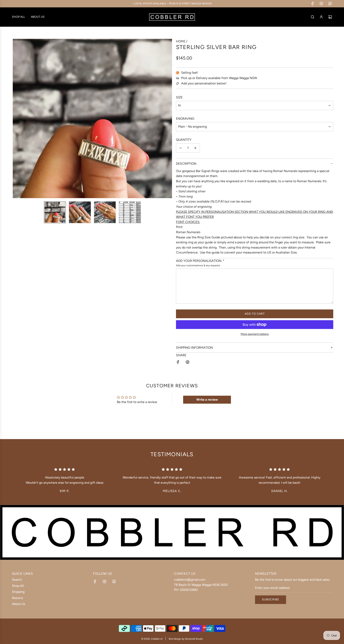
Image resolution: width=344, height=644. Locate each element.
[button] (16, 118)
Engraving (185, 118)
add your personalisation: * (200, 261)
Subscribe (270, 599)
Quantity (184, 140)
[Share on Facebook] (178, 363)
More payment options (255, 334)
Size (179, 97)
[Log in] (321, 17)
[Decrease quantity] (180, 148)
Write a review (207, 399)
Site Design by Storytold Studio (186, 638)
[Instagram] (321, 4)
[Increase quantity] (195, 148)
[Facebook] (312, 4)
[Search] (312, 17)
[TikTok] (330, 4)
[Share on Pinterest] (187, 363)
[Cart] (330, 17)
